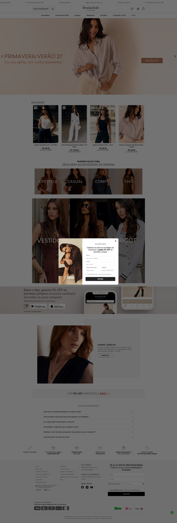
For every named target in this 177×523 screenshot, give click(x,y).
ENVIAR (100, 279)
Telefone (104, 267)
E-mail (88, 261)
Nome (88, 255)
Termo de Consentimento (105, 274)
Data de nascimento (91, 267)
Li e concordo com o (99, 274)
